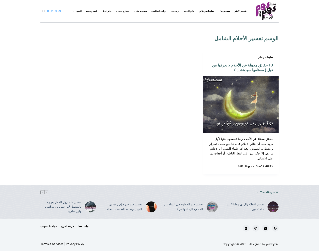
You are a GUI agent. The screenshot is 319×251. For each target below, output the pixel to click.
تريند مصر (174, 11)
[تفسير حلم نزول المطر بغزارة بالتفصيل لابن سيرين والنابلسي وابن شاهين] (90, 206)
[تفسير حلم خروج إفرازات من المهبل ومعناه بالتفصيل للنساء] (151, 206)
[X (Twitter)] (56, 11)
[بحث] (43, 11)
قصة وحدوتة (91, 11)
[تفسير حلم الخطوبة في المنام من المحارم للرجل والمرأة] (212, 206)
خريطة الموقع (67, 226)
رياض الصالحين (158, 11)
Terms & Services (52, 244)
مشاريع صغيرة (122, 11)
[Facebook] (60, 11)
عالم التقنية (189, 11)
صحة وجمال (224, 11)
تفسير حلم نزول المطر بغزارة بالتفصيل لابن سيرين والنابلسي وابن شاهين (63, 206)
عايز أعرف (107, 11)
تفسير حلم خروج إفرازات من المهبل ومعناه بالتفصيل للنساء (124, 207)
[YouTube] (48, 11)
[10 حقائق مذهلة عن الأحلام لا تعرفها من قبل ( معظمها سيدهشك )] (241, 104)
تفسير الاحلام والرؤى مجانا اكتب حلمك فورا (245, 207)
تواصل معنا (83, 226)
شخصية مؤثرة (140, 11)
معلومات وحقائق (206, 11)
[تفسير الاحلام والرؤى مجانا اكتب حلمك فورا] (273, 206)
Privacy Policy (75, 244)
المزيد (79, 11)
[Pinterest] (52, 11)
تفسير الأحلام (240, 11)
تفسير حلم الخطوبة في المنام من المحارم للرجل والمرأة (183, 207)
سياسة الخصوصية (48, 226)
